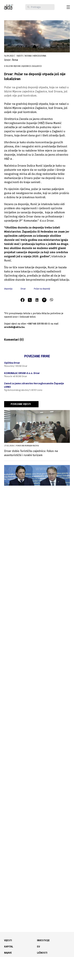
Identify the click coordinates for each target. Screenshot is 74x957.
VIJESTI (8, 940)
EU (38, 946)
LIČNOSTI (42, 952)
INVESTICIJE (43, 940)
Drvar (23, 289)
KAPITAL (8, 946)
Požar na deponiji (42, 289)
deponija (8, 289)
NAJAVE (8, 952)
